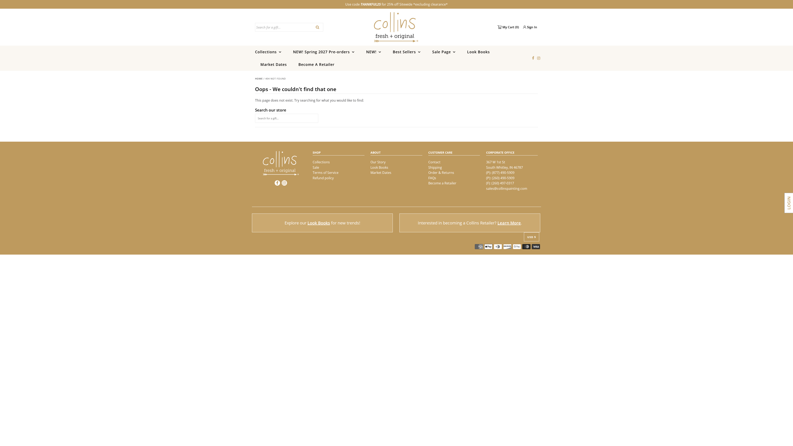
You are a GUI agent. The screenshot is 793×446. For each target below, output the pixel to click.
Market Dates (273, 64)
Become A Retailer (316, 64)
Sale (316, 167)
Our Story (378, 162)
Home (259, 78)
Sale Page (441, 51)
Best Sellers (404, 51)
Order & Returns (441, 172)
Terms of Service (325, 172)
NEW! (371, 51)
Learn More (509, 223)
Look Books (478, 51)
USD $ (531, 237)
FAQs (432, 178)
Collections (266, 51)
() (510, 27)
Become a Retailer (442, 183)
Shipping (435, 167)
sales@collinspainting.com (506, 188)
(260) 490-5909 (503, 178)
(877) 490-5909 (503, 172)
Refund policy (323, 178)
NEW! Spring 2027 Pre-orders (321, 51)
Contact (434, 162)
